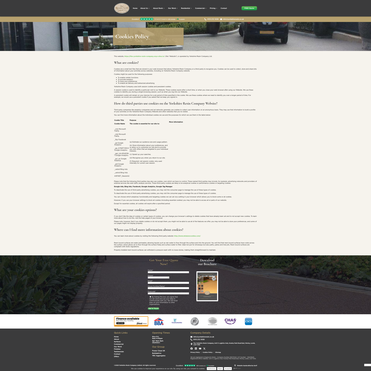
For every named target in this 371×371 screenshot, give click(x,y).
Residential (185, 8)
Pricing (212, 8)
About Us (144, 8)
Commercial (200, 8)
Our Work (172, 8)
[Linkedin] (196, 348)
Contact (224, 8)
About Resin (158, 8)
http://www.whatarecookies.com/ (187, 236)
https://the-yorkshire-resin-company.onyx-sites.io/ (144, 56)
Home (135, 8)
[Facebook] (191, 348)
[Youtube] (200, 348)
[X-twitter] (204, 348)
